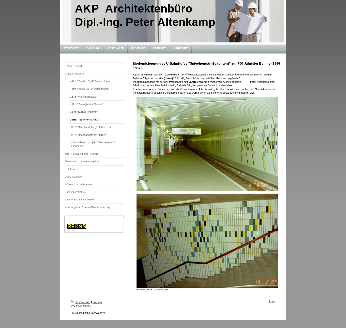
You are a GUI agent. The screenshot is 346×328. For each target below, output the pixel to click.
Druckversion (82, 302)
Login (272, 301)
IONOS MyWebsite (94, 312)
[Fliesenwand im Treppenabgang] (207, 241)
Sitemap (97, 302)
